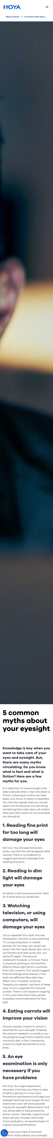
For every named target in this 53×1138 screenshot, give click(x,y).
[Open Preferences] (4, 1133)
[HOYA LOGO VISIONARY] (11, 7)
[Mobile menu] (47, 7)
